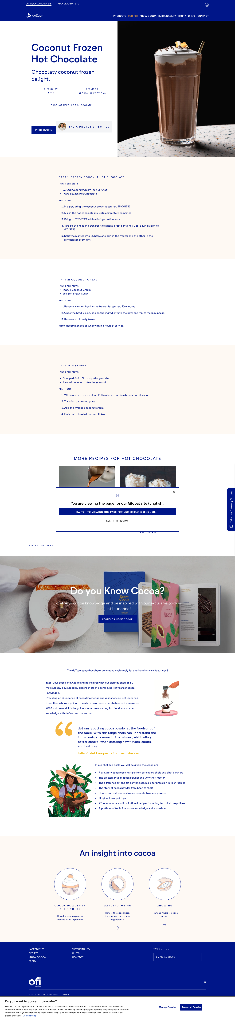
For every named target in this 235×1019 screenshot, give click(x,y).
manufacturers (68, 3)
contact (203, 16)
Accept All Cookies (191, 1007)
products (119, 16)
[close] (174, 492)
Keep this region (117, 521)
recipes (133, 16)
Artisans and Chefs (38, 3)
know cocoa (148, 16)
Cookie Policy (29, 1015)
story (182, 16)
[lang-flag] (207, 5)
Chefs (192, 16)
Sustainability (167, 16)
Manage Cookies (167, 1007)
